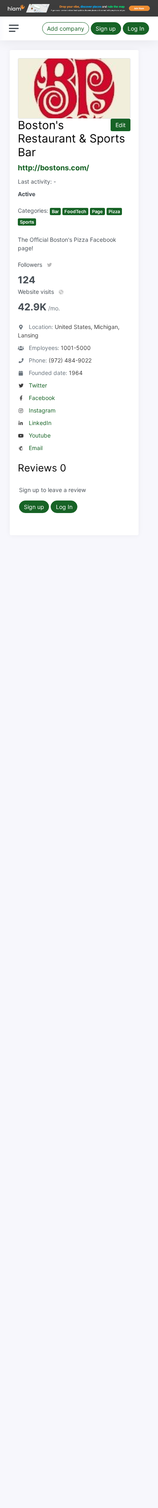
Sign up (106, 28)
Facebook (42, 397)
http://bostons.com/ (53, 167)
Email (36, 447)
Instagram (42, 410)
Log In (136, 28)
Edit (120, 124)
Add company (65, 28)
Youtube (40, 435)
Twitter (38, 385)
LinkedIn (40, 422)
